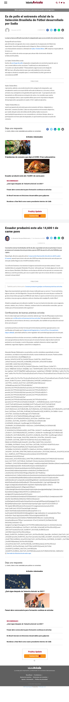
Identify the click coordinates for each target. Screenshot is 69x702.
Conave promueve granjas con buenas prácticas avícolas (43, 286)
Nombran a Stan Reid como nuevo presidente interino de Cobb (29, 201)
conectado (22, 131)
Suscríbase (29, 675)
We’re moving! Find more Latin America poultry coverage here (34, 10)
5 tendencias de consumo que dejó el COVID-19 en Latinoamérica (30, 157)
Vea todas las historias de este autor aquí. (19, 553)
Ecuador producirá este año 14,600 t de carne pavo (24, 176)
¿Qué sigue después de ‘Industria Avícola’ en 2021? (25, 184)
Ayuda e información (27, 679)
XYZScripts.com (42, 687)
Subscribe (33, 215)
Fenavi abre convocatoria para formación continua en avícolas (29, 190)
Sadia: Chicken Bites (37, 49)
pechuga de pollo (17, 63)
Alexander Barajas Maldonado (21, 238)
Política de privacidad (41, 679)
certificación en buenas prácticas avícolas (26, 318)
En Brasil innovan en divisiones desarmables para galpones (28, 195)
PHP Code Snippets (27, 687)
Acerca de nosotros (25, 677)
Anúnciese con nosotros (40, 677)
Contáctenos (37, 675)
